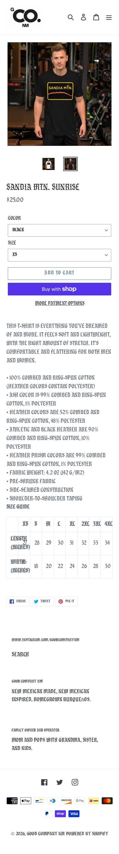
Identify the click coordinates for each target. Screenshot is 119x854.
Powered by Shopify (87, 834)
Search (20, 655)
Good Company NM (46, 834)
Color (14, 218)
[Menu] (109, 17)
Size (12, 243)
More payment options (59, 303)
